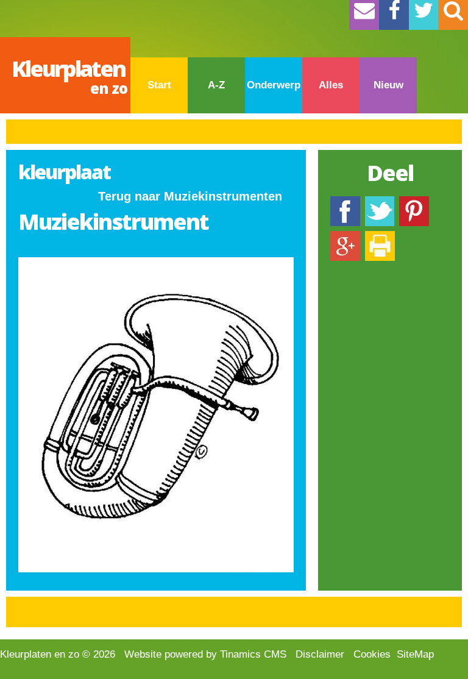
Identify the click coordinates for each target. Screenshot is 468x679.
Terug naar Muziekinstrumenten (190, 196)
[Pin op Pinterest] (414, 202)
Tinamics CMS (253, 654)
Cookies (372, 654)
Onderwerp (273, 85)
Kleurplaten (69, 76)
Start (159, 85)
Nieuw (388, 85)
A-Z (216, 85)
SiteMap (415, 654)
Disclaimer (320, 654)
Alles (331, 85)
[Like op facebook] (345, 202)
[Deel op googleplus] (345, 237)
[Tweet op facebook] (379, 202)
